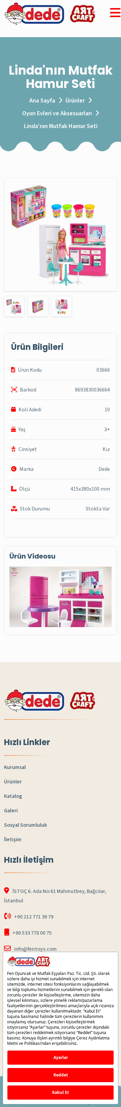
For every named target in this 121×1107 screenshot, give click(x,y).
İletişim (13, 839)
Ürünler (75, 100)
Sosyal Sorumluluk (25, 825)
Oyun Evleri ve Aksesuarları (57, 113)
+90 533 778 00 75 (32, 933)
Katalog (13, 796)
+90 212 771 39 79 (33, 916)
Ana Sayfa (42, 100)
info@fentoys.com (35, 949)
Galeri (11, 810)
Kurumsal (15, 767)
